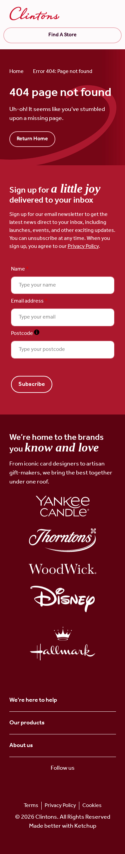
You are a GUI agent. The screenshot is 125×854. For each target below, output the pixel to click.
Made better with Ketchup (62, 826)
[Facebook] (73, 783)
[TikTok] (52, 783)
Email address (29, 301)
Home (16, 72)
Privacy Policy (83, 246)
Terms (31, 805)
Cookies (92, 805)
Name (20, 269)
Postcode (25, 334)
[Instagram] (62, 783)
